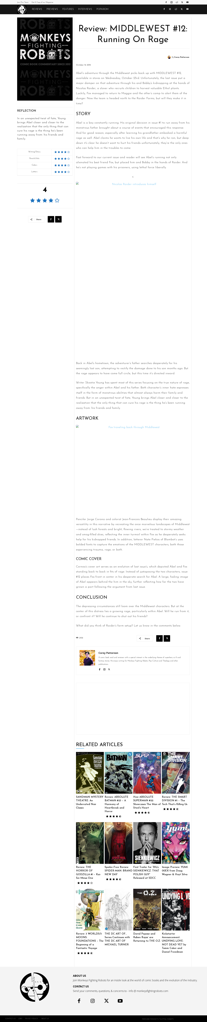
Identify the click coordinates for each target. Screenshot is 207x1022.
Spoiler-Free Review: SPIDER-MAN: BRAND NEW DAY (118, 871)
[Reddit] (176, 2)
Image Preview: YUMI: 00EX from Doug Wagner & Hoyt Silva (175, 871)
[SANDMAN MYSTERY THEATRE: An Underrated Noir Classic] (90, 773)
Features (68, 9)
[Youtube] (187, 2)
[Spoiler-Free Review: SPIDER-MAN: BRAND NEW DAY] (118, 843)
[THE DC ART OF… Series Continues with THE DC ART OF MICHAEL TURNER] (118, 909)
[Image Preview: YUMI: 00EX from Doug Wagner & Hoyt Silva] (176, 843)
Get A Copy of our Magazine (42, 2)
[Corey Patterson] (170, 57)
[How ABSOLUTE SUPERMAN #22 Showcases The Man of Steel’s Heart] (147, 773)
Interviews (85, 9)
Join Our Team (22, 2)
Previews (52, 9)
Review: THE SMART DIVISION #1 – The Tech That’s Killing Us (174, 801)
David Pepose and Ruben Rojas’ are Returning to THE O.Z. (147, 937)
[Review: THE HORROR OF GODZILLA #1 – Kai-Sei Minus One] (90, 843)
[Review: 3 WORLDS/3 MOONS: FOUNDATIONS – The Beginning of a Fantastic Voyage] (90, 909)
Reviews (37, 9)
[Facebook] (166, 2)
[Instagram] (171, 2)
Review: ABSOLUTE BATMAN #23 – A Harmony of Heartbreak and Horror (116, 804)
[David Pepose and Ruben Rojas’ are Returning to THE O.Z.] (147, 909)
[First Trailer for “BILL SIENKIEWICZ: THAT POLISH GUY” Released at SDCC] (147, 843)
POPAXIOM (102, 9)
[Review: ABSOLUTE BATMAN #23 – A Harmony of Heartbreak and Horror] (118, 773)
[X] (182, 2)
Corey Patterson (181, 57)
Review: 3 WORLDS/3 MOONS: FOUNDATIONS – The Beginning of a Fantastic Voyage (90, 941)
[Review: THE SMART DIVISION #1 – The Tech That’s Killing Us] (176, 773)
